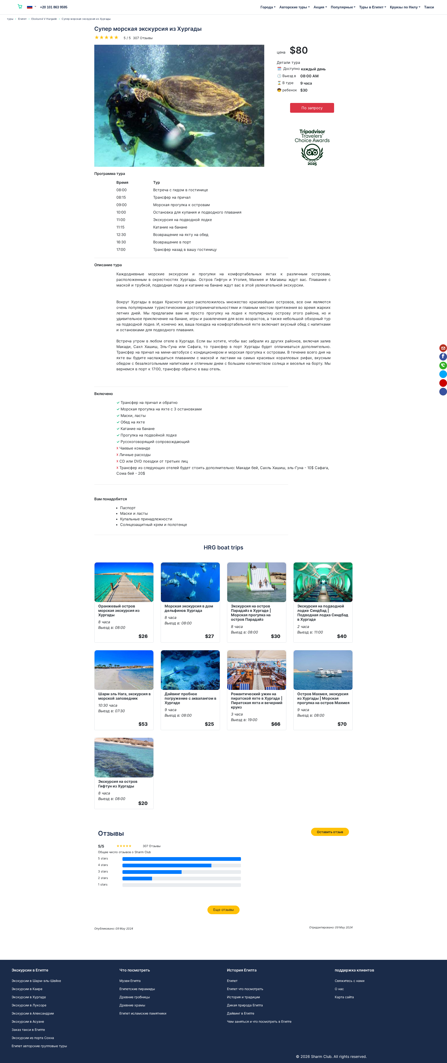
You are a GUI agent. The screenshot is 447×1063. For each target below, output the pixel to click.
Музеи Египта (130, 981)
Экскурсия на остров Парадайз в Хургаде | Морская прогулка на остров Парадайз (251, 613)
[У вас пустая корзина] (20, 7)
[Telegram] (443, 374)
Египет (22, 18)
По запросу (312, 108)
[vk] (443, 391)
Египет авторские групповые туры (39, 1046)
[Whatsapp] (443, 365)
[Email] (443, 348)
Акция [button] (319, 7)
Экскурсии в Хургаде (29, 997)
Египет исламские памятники (142, 1013)
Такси (429, 7)
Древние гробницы (134, 997)
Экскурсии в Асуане (28, 1021)
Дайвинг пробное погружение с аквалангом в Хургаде (190, 698)
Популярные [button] (342, 7)
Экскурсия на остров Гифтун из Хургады (117, 783)
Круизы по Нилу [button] (404, 7)
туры (10, 18)
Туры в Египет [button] (371, 7)
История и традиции (243, 997)
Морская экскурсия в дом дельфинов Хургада (189, 608)
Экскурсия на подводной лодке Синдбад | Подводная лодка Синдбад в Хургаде (322, 613)
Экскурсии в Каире (27, 989)
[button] (31, 6)
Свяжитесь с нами (349, 981)
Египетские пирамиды (137, 989)
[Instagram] (443, 383)
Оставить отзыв (330, 832)
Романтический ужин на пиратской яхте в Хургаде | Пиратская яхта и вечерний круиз (256, 701)
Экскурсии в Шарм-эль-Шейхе (36, 981)
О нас (339, 989)
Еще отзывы (223, 909)
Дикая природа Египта (245, 1005)
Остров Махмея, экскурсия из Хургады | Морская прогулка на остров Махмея (323, 698)
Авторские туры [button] (293, 7)
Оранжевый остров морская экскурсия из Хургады (118, 610)
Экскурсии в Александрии (33, 1013)
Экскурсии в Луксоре (29, 1005)
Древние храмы (132, 1005)
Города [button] (267, 7)
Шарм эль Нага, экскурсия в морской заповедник (124, 696)
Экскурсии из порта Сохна (33, 1038)
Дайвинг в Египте (240, 1013)
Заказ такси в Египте (28, 1030)
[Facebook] (443, 357)
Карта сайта (344, 997)
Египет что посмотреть (245, 989)
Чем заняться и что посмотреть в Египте (259, 1021)
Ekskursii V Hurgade (44, 18)
